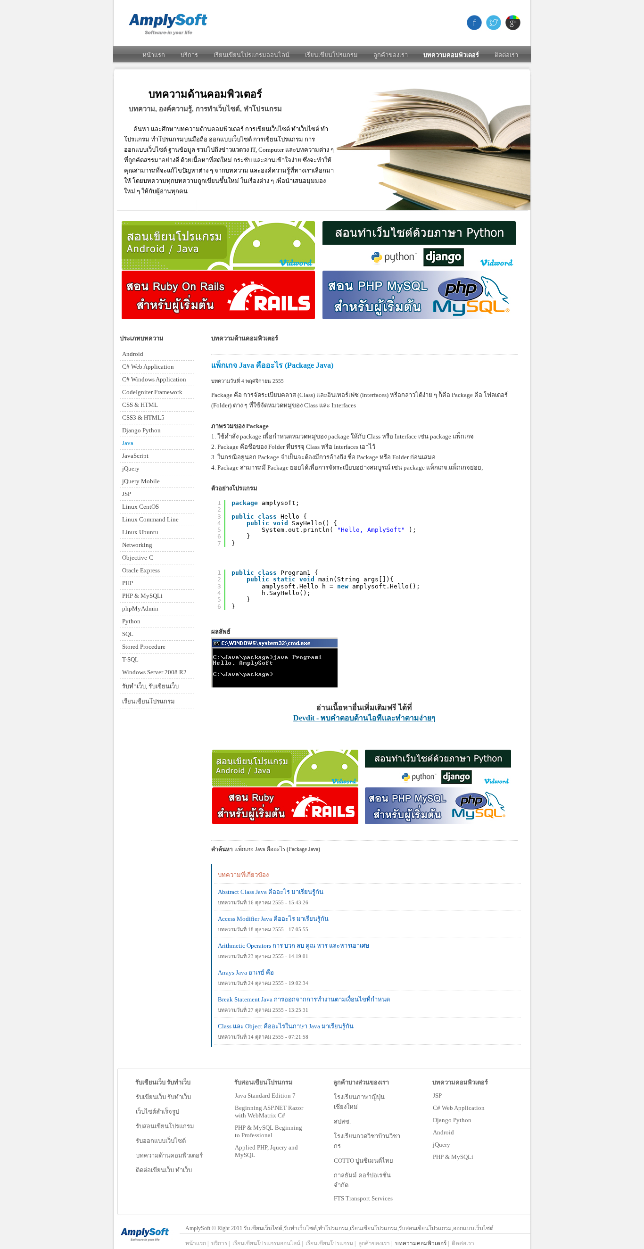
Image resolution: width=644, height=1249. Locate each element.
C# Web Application (459, 1107)
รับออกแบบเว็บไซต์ (161, 1140)
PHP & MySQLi (453, 1156)
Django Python (452, 1120)
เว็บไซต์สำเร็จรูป (157, 1111)
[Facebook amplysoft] (473, 22)
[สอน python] (419, 267)
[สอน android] (218, 267)
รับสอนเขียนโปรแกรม (165, 1126)
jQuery (441, 1144)
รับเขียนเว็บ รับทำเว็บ (163, 1096)
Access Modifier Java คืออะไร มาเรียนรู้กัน (273, 918)
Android (443, 1132)
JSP (437, 1095)
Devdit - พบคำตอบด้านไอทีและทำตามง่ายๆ (364, 718)
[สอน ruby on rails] (218, 317)
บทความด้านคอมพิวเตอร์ (169, 1155)
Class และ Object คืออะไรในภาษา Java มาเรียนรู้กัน (286, 1026)
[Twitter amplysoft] (492, 22)
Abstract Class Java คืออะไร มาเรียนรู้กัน (270, 891)
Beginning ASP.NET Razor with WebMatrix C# (269, 1111)
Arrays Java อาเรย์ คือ (246, 972)
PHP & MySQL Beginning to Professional (268, 1131)
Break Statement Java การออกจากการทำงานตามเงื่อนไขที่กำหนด (304, 999)
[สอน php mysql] (419, 317)
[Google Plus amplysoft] (511, 22)
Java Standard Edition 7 (265, 1095)
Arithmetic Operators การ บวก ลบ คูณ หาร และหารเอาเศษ (294, 945)
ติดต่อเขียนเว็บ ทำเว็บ (164, 1170)
